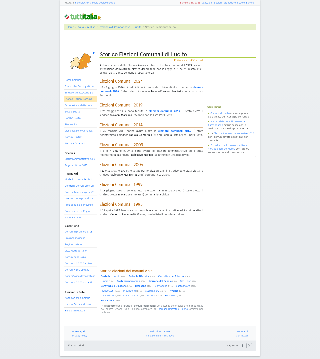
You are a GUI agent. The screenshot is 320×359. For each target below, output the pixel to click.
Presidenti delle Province (79, 204)
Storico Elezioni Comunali (79, 98)
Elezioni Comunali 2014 (121, 125)
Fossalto (173, 295)
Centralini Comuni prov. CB (79, 185)
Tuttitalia (69, 2)
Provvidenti (132, 290)
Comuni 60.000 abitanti (79, 263)
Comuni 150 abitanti (77, 269)
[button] (242, 345)
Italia (81, 27)
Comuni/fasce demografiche (80, 276)
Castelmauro (186, 285)
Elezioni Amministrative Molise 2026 (234, 133)
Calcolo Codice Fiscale (102, 2)
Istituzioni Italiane (160, 331)
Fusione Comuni (73, 217)
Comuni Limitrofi (74, 137)
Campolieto (111, 295)
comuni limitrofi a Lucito (173, 308)
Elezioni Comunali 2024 (121, 81)
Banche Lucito (73, 117)
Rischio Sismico (73, 124)
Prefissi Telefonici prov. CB (79, 192)
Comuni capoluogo (75, 257)
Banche (250, 2)
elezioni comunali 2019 (164, 111)
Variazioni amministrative (160, 335)
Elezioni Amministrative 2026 (80, 158)
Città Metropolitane (76, 250)
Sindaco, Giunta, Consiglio (79, 92)
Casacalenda (133, 295)
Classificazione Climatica (78, 130)
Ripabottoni (110, 290)
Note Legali (78, 331)
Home (70, 27)
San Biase (188, 281)
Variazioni (207, 2)
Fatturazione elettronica (78, 105)
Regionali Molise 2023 (76, 165)
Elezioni (218, 2)
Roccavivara (111, 300)
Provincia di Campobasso (114, 27)
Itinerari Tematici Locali (78, 304)
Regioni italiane (73, 244)
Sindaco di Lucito (220, 113)
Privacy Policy (79, 335)
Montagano (164, 285)
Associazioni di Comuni (77, 297)
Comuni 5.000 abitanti (78, 282)
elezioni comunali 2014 (174, 131)
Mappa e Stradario (75, 143)
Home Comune (73, 79)
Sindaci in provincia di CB (78, 179)
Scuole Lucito (72, 111)
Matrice (154, 295)
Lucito (138, 27)
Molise (91, 27)
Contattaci (242, 335)
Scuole (241, 2)
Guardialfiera (155, 290)
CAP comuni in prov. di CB (79, 198)
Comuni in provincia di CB (79, 231)
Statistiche (230, 2)
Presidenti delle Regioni (78, 211)
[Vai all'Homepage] (84, 16)
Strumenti (242, 331)
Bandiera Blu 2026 (190, 2)
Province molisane (75, 238)
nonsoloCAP (82, 2)
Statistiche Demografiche (79, 86)
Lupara (107, 281)
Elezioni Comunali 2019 (121, 105)
